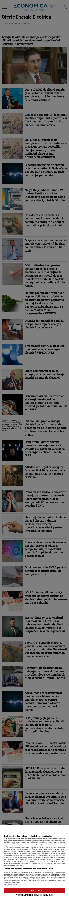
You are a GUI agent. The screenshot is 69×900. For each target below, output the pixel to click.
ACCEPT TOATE (34, 890)
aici (34, 857)
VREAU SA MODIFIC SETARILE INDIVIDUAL (34, 895)
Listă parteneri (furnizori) (11, 884)
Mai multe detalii (15, 846)
